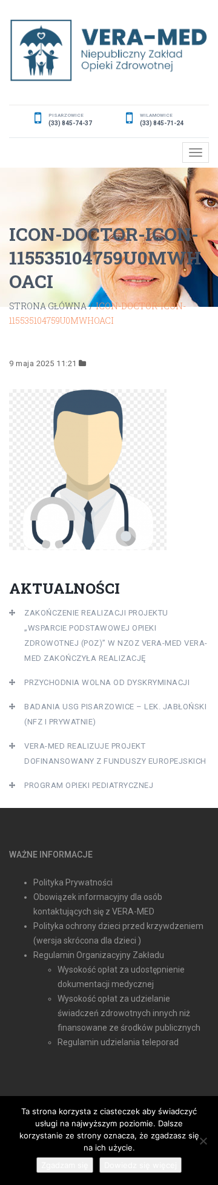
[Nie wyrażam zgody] (203, 1141)
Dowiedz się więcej (140, 1165)
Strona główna (48, 306)
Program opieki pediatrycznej (88, 785)
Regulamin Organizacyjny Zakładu (98, 955)
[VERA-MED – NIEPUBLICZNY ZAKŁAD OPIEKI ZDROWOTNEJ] (109, 50)
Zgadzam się (64, 1165)
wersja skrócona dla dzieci (86, 940)
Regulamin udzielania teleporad (118, 1042)
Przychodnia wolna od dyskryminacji (107, 682)
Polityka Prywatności (73, 882)
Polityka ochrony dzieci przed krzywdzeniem (118, 926)
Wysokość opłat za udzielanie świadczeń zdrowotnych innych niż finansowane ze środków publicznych (129, 1013)
